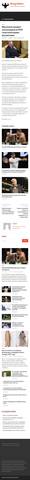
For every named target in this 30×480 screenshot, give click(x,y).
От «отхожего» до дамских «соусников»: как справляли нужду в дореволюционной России (20, 374)
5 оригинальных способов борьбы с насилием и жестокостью (13, 382)
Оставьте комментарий (18, 37)
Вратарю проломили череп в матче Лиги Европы (20, 315)
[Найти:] (15, 240)
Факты (3, 348)
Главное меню (8, 19)
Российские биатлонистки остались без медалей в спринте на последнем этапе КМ (19, 307)
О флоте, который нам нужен (10, 415)
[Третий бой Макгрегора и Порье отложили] (15, 145)
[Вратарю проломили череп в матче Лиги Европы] (6, 319)
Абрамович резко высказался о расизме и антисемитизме (18, 298)
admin (10, 37)
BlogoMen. (17, 3)
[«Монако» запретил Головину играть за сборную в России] (6, 328)
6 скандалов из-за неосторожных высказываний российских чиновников (14, 388)
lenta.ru (9, 119)
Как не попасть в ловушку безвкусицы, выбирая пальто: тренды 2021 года (13, 352)
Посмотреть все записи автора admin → (19, 227)
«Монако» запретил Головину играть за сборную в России (18, 324)
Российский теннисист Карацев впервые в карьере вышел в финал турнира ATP (14, 171)
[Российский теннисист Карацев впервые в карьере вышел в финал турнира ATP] (15, 168)
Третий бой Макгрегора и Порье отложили (14, 147)
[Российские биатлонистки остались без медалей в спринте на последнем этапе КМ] (6, 310)
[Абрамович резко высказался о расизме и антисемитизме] (15, 193)
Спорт (3, 24)
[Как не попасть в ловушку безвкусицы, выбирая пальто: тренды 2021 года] (15, 347)
